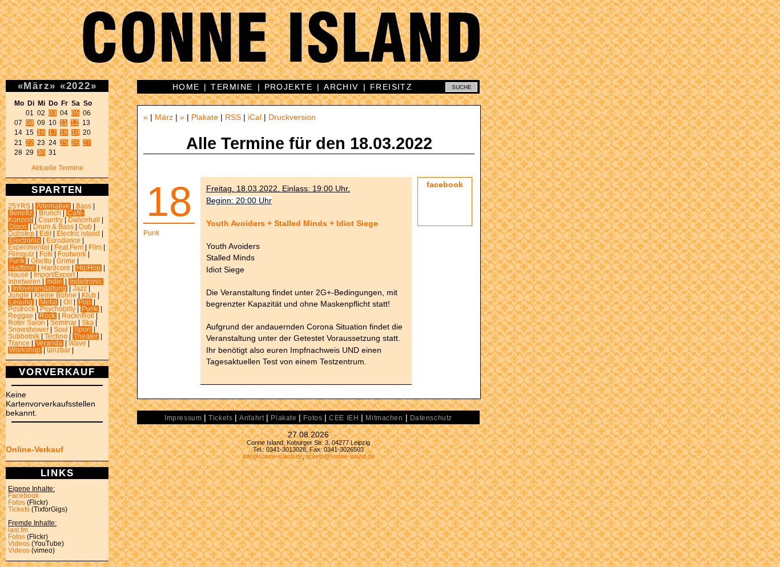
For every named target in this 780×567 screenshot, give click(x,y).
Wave (77, 343)
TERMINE (231, 86)
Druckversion (292, 117)
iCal (255, 117)
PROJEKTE (288, 86)
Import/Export (54, 274)
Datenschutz (431, 418)
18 (64, 132)
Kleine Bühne (55, 295)
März (36, 85)
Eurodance (63, 240)
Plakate (204, 117)
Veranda (49, 343)
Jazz (80, 288)
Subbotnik (23, 336)
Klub (89, 295)
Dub (85, 226)
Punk (90, 308)
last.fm (18, 529)
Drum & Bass (53, 226)
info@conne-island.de (273, 456)
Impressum (183, 418)
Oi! (67, 302)
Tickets (19, 509)
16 (41, 132)
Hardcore (55, 267)
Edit (45, 233)
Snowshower (28, 329)
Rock (47, 315)
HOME (186, 86)
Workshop (25, 350)
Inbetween (24, 281)
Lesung (21, 302)
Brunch (50, 213)
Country (50, 219)
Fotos (16, 502)
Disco (18, 226)
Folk (46, 254)
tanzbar (58, 350)
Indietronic (86, 281)
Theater (86, 336)
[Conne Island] (390, 45)
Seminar (63, 322)
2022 (78, 85)
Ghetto (41, 261)
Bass (83, 206)
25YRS (19, 206)
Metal (48, 302)
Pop (84, 302)
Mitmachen (384, 418)
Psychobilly (57, 308)
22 (30, 142)
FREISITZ (391, 86)
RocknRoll (78, 315)
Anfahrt (251, 418)
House (18, 274)
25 (64, 142)
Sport (82, 329)
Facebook (23, 495)
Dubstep (21, 233)
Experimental (28, 247)
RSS (233, 117)
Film (95, 247)
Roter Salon (26, 322)
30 (41, 152)
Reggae (20, 315)
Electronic (24, 240)
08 (30, 122)
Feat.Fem (68, 247)
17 (53, 132)
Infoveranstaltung (39, 288)
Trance (19, 343)
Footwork (72, 254)
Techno (56, 336)
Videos (19, 543)
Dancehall (84, 219)
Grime (66, 261)
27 (87, 142)
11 (63, 122)
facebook (445, 184)
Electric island (78, 233)
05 (75, 113)
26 (75, 142)
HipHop (88, 267)
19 (75, 132)
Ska (88, 322)
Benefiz (21, 213)
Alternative (53, 206)
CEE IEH (344, 418)
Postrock (21, 308)
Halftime (22, 267)
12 (75, 122)
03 (53, 113)
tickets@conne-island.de (340, 456)
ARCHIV (341, 86)
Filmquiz (21, 254)
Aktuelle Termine (57, 167)
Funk (17, 261)
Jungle (18, 295)
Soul (61, 329)
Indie (54, 281)
